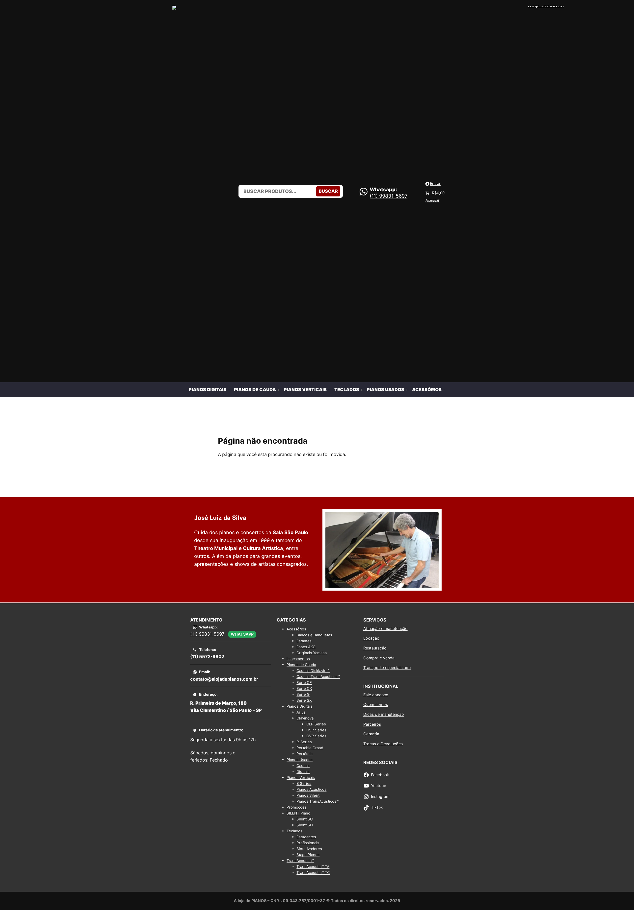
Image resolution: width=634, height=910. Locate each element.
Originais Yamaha (311, 652)
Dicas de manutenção (383, 714)
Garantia (371, 733)
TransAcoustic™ (300, 860)
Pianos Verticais (301, 777)
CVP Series (316, 736)
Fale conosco (375, 694)
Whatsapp (242, 634)
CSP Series (316, 730)
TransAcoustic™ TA (312, 866)
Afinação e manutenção (385, 628)
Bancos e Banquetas (314, 635)
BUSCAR (328, 191)
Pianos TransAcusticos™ (317, 801)
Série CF (304, 682)
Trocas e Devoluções (383, 743)
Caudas (303, 765)
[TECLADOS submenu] (361, 389)
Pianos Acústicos (311, 789)
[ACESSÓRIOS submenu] (444, 389)
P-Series (304, 742)
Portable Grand (309, 747)
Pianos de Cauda (301, 664)
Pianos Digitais (300, 706)
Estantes (304, 641)
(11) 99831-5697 (388, 196)
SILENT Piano (298, 813)
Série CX (304, 688)
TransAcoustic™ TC (313, 872)
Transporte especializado (387, 667)
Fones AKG (306, 647)
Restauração (375, 648)
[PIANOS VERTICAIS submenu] (329, 389)
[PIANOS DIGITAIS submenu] (229, 389)
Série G (303, 694)
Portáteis (304, 753)
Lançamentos (298, 658)
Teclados (294, 831)
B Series (303, 783)
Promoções (297, 807)
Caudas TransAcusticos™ (318, 676)
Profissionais (307, 842)
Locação (371, 638)
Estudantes (306, 837)
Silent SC (304, 819)
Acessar (432, 200)
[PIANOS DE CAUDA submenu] (278, 389)
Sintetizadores (309, 848)
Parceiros (372, 724)
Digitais (303, 771)
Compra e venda (379, 657)
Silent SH (304, 825)
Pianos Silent (307, 795)
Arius (301, 712)
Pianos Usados (300, 759)
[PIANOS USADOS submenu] (406, 389)
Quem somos (375, 704)
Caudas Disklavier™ (313, 670)
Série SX (304, 700)
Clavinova (305, 718)
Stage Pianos (307, 854)
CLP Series (316, 724)
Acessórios (296, 629)
